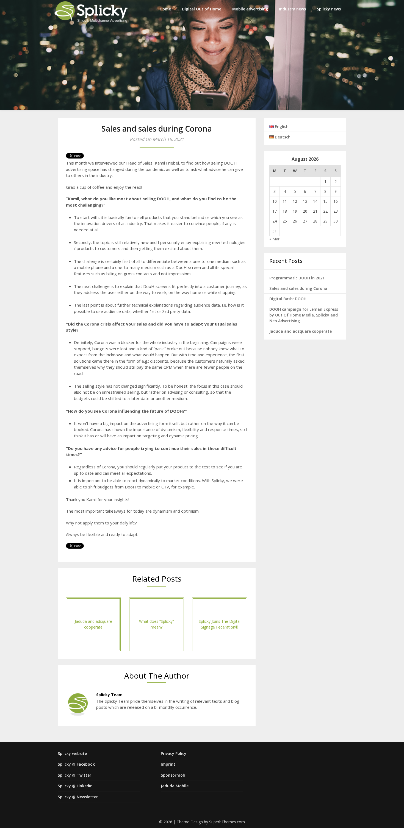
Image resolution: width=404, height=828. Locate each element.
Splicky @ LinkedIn (75, 785)
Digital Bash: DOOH (287, 298)
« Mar (274, 238)
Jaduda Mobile (175, 785)
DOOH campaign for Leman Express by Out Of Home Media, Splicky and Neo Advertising (303, 315)
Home (165, 9)
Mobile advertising (250, 9)
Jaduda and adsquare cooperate (300, 331)
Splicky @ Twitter (74, 775)
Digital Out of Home (201, 9)
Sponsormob (173, 775)
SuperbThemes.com (227, 821)
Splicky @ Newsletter (78, 796)
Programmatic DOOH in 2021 (297, 277)
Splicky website (72, 753)
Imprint (168, 764)
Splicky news (329, 9)
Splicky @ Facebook (76, 764)
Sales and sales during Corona (298, 288)
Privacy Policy (173, 753)
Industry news (292, 9)
